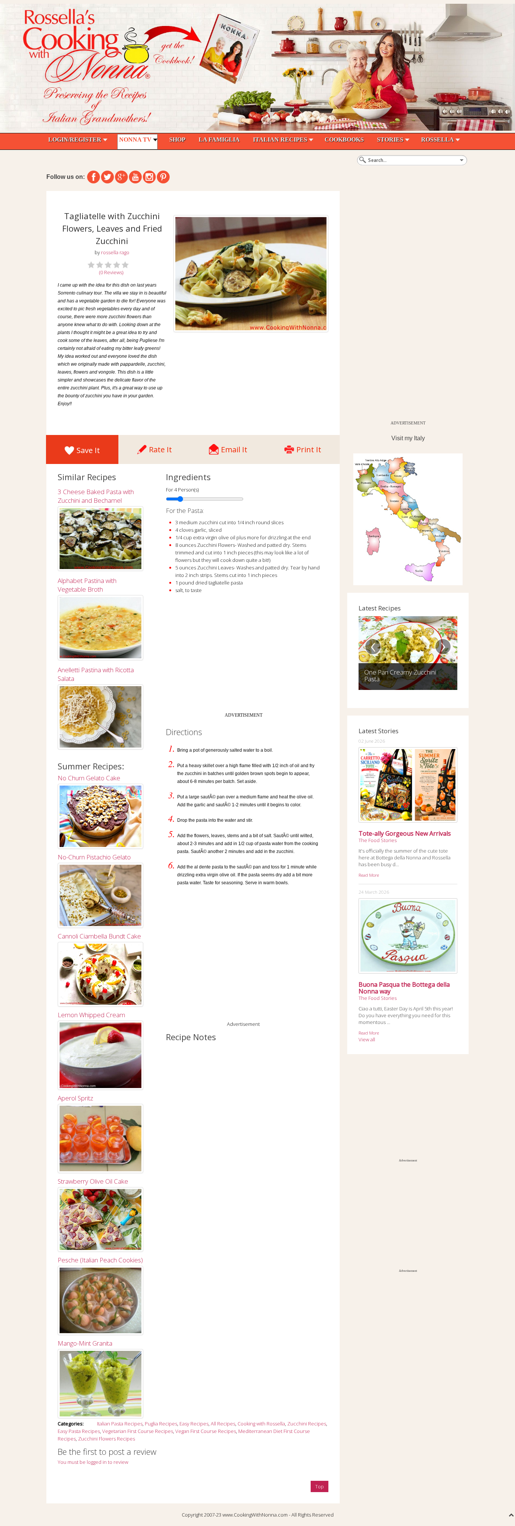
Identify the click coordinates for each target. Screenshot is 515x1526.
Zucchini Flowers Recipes (106, 1438)
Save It (88, 450)
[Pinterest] (163, 177)
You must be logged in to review (93, 1462)
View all (367, 1039)
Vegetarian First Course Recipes (137, 1431)
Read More (369, 875)
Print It (308, 447)
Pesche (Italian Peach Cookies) (100, 1260)
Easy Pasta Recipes (79, 1431)
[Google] (121, 177)
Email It (234, 447)
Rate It (160, 447)
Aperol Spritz (75, 1098)
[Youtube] (135, 177)
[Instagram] (149, 177)
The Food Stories (378, 840)
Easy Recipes (193, 1423)
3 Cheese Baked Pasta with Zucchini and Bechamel (96, 496)
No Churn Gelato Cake (89, 778)
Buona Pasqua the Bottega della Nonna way (404, 987)
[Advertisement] (243, 656)
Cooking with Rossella (261, 1423)
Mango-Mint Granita (85, 1343)
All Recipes (223, 1423)
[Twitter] (107, 177)
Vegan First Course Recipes (205, 1431)
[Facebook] (93, 177)
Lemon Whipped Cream (91, 1014)
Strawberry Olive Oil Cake (93, 1181)
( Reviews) (111, 272)
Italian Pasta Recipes (120, 1423)
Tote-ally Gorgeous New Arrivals (405, 833)
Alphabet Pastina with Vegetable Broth (87, 585)
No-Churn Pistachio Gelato (94, 857)
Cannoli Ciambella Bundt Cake (99, 936)
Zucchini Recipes (306, 1423)
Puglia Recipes (161, 1423)
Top (319, 1486)
